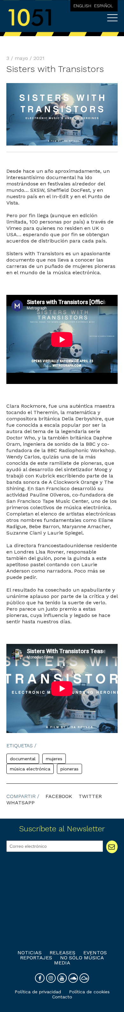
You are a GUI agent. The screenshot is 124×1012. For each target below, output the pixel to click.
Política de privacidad (38, 991)
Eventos (95, 953)
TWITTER (90, 796)
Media (62, 963)
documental (23, 758)
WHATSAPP (20, 803)
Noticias (29, 953)
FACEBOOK (58, 796)
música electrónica (30, 768)
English (82, 5)
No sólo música (82, 958)
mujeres (54, 758)
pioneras (69, 768)
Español (103, 5)
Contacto (62, 996)
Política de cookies (89, 991)
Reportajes (36, 958)
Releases (62, 953)
